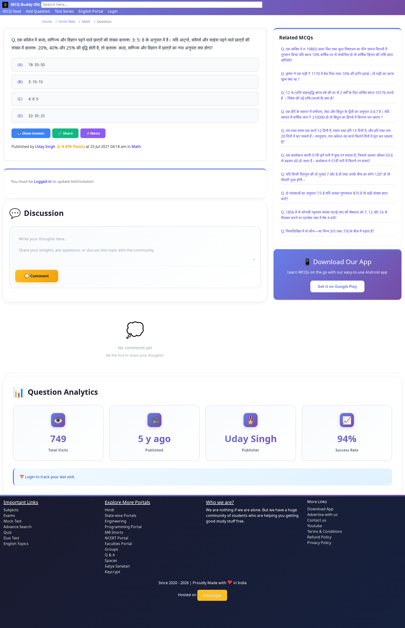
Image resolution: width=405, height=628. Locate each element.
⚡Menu (93, 133)
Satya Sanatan (117, 566)
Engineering (115, 521)
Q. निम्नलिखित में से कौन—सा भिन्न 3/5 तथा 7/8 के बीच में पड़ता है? (327, 231)
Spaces (111, 560)
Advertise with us (322, 514)
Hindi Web (67, 21)
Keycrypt (112, 571)
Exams (9, 515)
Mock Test (13, 521)
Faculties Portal (118, 543)
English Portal (91, 11)
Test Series (64, 11)
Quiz (8, 532)
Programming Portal (123, 526)
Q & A (110, 554)
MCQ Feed (12, 11)
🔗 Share (65, 133)
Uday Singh (45, 146)
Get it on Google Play (337, 286)
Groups (111, 549)
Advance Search (18, 526)
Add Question (38, 11)
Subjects (11, 509)
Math (86, 21)
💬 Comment (37, 275)
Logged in (43, 181)
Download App (320, 508)
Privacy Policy (319, 542)
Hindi (109, 509)
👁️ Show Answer (31, 133)
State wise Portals (120, 515)
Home (47, 21)
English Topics (16, 543)
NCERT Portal (116, 538)
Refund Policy (319, 537)
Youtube (314, 525)
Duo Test (11, 538)
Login (113, 11)
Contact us (316, 520)
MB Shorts (114, 532)
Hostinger (212, 595)
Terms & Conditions (324, 531)
